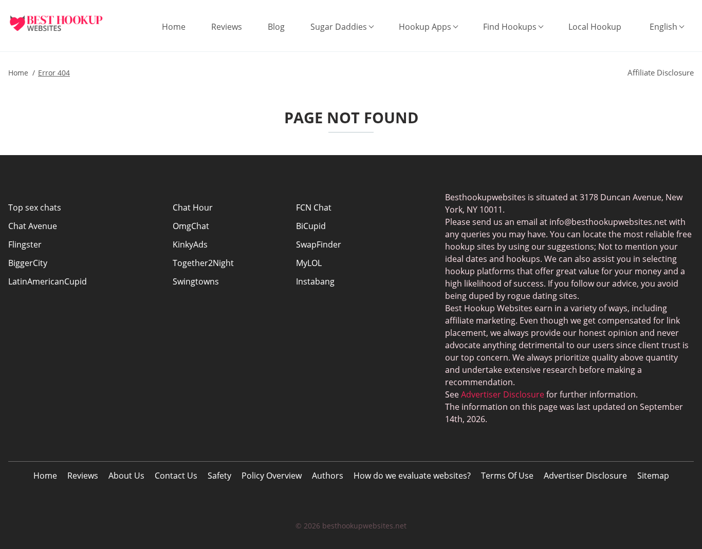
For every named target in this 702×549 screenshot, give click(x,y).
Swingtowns (196, 281)
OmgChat (191, 226)
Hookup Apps (425, 26)
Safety (219, 475)
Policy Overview (272, 475)
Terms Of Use (507, 475)
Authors (327, 475)
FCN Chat (313, 207)
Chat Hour (193, 207)
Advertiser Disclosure (585, 475)
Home (174, 26)
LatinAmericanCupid (47, 281)
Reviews (226, 26)
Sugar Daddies (338, 26)
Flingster (25, 244)
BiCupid (311, 226)
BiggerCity (27, 263)
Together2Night (203, 263)
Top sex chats (34, 207)
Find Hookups (510, 26)
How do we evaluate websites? (412, 475)
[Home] (64, 23)
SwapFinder (318, 244)
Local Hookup (594, 26)
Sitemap (653, 475)
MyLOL (309, 263)
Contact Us (176, 475)
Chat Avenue (32, 226)
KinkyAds (190, 244)
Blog (276, 26)
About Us (126, 475)
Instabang (315, 281)
